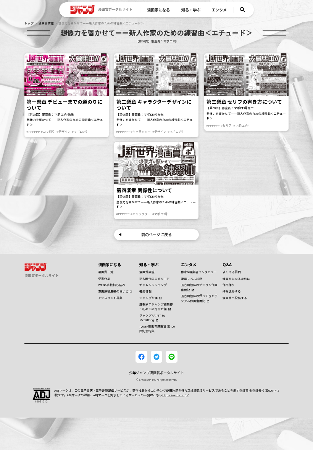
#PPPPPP (33, 131)
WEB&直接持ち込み (111, 285)
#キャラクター (141, 131)
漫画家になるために (236, 279)
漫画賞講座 (46, 23)
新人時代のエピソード (154, 279)
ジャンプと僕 (148, 298)
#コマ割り (48, 131)
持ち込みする (232, 291)
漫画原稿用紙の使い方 (113, 291)
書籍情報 (145, 291)
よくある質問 (232, 272)
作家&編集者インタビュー (199, 272)
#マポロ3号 (79, 131)
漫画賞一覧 (105, 272)
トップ (29, 23)
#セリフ (226, 125)
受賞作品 (104, 279)
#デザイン (63, 131)
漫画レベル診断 (191, 279)
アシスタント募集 (110, 298)
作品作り (229, 285)
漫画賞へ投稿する (235, 298)
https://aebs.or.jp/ (175, 395)
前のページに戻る (156, 234)
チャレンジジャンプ (153, 285)
